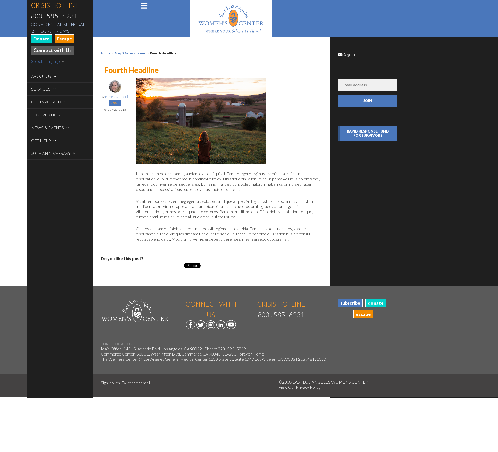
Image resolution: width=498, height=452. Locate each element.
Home (106, 53)
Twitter (128, 382)
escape (363, 314)
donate (375, 303)
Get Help (41, 140)
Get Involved (46, 101)
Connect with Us (52, 50)
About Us (41, 76)
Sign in (349, 54)
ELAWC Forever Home (243, 353)
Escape (64, 38)
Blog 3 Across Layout (131, 53)
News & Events (48, 127)
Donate (41, 38)
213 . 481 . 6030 (312, 359)
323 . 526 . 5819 (232, 348)
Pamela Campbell (117, 97)
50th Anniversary (51, 153)
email (145, 382)
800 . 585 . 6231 (54, 16)
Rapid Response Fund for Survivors (368, 133)
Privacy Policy (308, 387)
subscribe (350, 303)
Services (41, 88)
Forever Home (47, 114)
